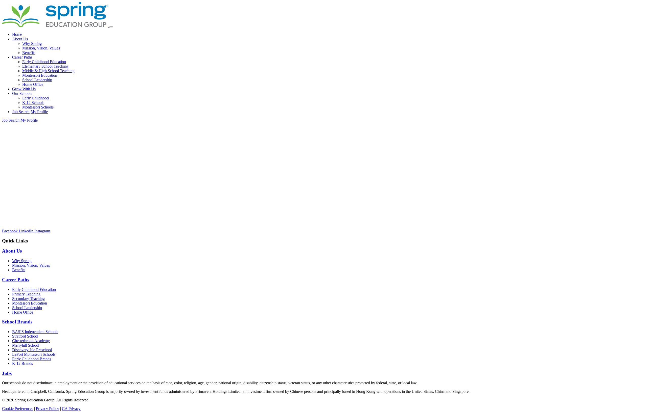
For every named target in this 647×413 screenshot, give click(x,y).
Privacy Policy (47, 408)
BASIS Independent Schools (35, 331)
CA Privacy (71, 408)
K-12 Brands (22, 363)
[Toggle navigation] (111, 27)
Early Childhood (35, 98)
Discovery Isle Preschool (32, 350)
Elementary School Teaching (45, 66)
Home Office (32, 84)
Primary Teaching (26, 294)
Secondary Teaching (28, 298)
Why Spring (32, 43)
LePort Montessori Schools (33, 354)
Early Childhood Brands (31, 359)
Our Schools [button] (22, 93)
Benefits (28, 52)
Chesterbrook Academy (31, 341)
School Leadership (37, 80)
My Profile (39, 111)
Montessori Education (39, 75)
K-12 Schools (33, 102)
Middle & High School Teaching (48, 71)
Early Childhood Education (44, 62)
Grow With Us (24, 89)
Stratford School (25, 336)
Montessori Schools (38, 107)
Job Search (21, 111)
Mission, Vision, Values (41, 48)
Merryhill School (25, 345)
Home (17, 34)
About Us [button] (20, 39)
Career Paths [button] (22, 57)
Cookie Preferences (17, 408)
